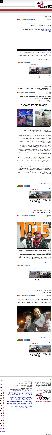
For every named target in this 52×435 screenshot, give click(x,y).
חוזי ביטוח (20, 400)
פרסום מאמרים (24, 391)
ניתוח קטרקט (18, 394)
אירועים (39, 11)
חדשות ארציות (17, 383)
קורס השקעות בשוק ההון (19, 398)
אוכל (31, 381)
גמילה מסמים (26, 401)
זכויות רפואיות (23, 403)
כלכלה (22, 383)
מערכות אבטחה (23, 407)
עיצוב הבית (24, 394)
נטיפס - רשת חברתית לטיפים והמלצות (43, 401)
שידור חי (41, 10)
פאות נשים (25, 405)
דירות (28, 400)
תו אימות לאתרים (15, 393)
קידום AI (10, 393)
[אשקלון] (43, 8)
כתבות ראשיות (12, 389)
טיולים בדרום (24, 396)
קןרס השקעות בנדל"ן (12, 397)
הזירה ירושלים (28, 407)
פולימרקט (16, 400)
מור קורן (25, 397)
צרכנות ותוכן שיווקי (28, 381)
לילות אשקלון (44, 11)
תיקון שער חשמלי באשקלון (27, 399)
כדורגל (31, 388)
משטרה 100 (30, 383)
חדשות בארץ (22, 389)
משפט (26, 383)
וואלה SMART (15, 403)
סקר (22, 10)
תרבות (18, 10)
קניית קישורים (30, 391)
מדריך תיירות (17, 392)
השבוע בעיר (35, 10)
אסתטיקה (11, 403)
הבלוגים (17, 389)
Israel (19, 403)
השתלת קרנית (18, 399)
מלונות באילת (30, 393)
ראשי (50, 10)
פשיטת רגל (22, 397)
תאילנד (22, 399)
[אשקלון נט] (49, 378)
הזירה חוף (18, 406)
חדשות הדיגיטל (12, 392)
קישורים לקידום (20, 401)
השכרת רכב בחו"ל (19, 391)
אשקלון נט (49, 14)
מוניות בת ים (30, 406)
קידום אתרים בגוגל (29, 392)
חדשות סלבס (30, 129)
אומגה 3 (13, 404)
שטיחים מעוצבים (23, 404)
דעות (31, 389)
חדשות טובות (25, 398)
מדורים (31, 390)
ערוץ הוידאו (27, 389)
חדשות (46, 10)
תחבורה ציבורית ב (27, 391)
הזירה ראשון (14, 406)
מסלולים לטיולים (29, 396)
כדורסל (27, 388)
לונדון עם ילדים (9, 391)
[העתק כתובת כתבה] (26, 20)
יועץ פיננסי (30, 401)
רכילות (49, 11)
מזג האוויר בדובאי (26, 400)
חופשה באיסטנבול (29, 403)
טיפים (21, 394)
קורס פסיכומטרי (15, 396)
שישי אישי (21, 390)
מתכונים (10, 396)
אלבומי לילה (27, 385)
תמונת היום (21, 385)
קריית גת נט (12, 408)
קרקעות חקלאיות (24, 408)
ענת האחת (13, 10)
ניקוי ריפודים (26, 406)
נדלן (29, 381)
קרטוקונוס (13, 394)
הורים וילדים (30, 398)
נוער (28, 390)
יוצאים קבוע (18, 397)
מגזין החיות (21, 393)
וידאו (30, 10)
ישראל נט (30, 404)
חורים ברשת (25, 393)
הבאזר (14, 391)
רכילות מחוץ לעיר (33, 11)
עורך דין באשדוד (17, 408)
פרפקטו (16, 401)
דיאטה (31, 397)
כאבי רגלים (13, 400)
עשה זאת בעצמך (23, 392)
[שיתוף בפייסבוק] (33, 20)
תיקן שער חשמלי (29, 408)
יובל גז (27, 404)
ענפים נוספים (23, 388)
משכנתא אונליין (12, 401)
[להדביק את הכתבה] (21, 62)
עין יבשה (30, 400)
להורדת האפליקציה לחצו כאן (45, 59)
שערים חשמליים (29, 394)
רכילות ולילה (43, 14)
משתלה (22, 406)
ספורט (26, 10)
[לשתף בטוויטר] (29, 20)
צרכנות (25, 381)
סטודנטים (29, 405)
